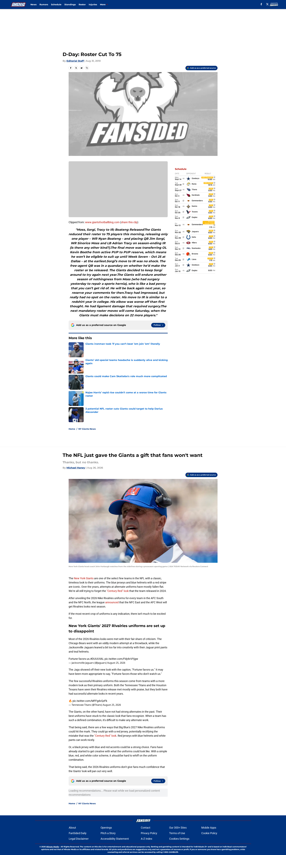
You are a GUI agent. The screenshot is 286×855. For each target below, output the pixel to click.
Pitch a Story (108, 833)
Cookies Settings (179, 838)
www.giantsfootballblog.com (102, 222)
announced (112, 602)
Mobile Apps (208, 827)
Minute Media (52, 847)
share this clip (129, 222)
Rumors (43, 4)
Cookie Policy (209, 833)
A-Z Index (146, 838)
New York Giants (84, 578)
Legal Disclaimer (79, 838)
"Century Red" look (118, 590)
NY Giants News (87, 429)
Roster (82, 4)
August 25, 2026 (116, 662)
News (33, 4)
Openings (106, 827)
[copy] (87, 68)
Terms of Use (177, 833)
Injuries (93, 4)
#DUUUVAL (97, 658)
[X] (267, 4)
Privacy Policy (149, 833)
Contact (145, 827)
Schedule (56, 4)
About (72, 827)
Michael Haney (76, 467)
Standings (70, 4)
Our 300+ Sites (178, 827)
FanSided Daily (77, 833)
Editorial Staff (75, 60)
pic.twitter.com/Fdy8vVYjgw (121, 658)
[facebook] (261, 4)
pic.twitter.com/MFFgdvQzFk (90, 700)
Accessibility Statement (115, 838)
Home (72, 429)
